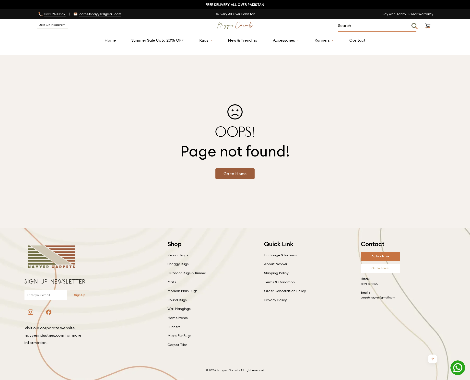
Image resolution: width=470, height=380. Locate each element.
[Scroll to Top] (460, 353)
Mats (171, 282)
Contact (357, 40)
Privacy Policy (275, 300)
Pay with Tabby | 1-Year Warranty (408, 14)
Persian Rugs (177, 255)
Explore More (380, 256)
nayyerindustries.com (44, 335)
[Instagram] (30, 312)
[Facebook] (49, 312)
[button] (427, 31)
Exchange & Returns (280, 255)
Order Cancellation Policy (285, 291)
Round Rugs (177, 300)
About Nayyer (275, 264)
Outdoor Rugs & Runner (186, 273)
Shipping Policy (276, 273)
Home (110, 40)
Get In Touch (380, 268)
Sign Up (79, 295)
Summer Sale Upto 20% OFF (157, 40)
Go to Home (235, 173)
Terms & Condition (279, 282)
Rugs (203, 40)
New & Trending (242, 40)
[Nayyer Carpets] (235, 25)
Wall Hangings (179, 309)
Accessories (284, 40)
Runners (322, 40)
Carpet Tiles (177, 345)
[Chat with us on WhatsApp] (457, 367)
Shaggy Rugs (178, 264)
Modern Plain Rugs (182, 291)
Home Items (177, 318)
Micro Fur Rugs (179, 335)
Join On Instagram (52, 24)
